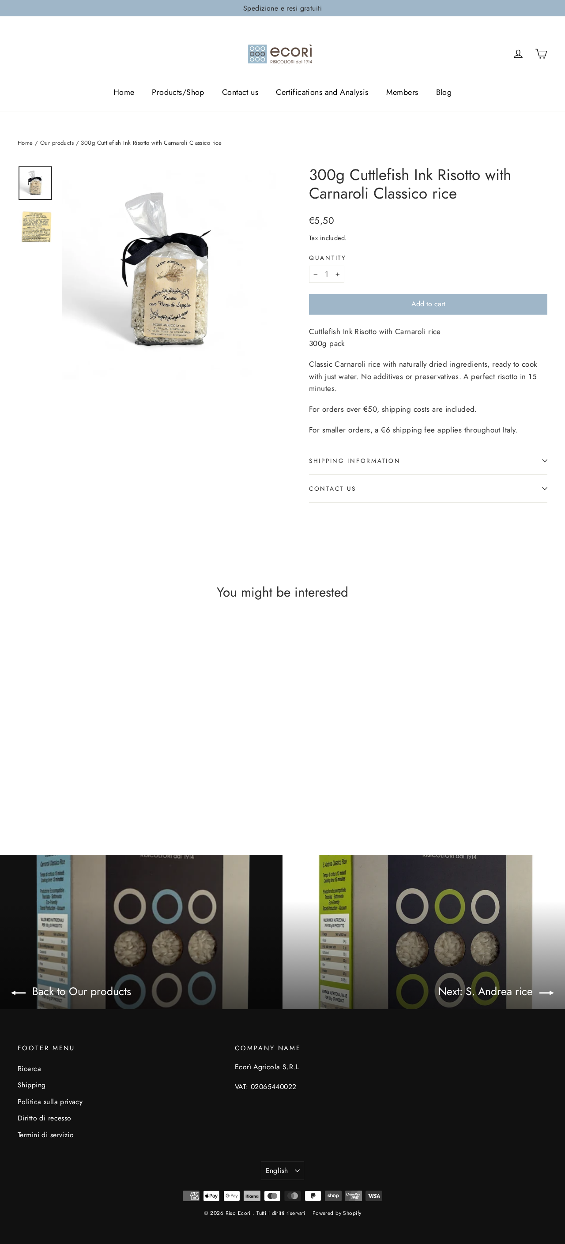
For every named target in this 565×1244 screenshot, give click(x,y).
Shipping (31, 1085)
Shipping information (354, 460)
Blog (444, 92)
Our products (57, 143)
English (277, 1170)
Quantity (328, 257)
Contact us (240, 92)
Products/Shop (178, 92)
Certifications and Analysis (322, 92)
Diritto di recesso (45, 1118)
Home (124, 92)
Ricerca (29, 1069)
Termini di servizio (46, 1135)
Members (402, 92)
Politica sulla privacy (50, 1102)
